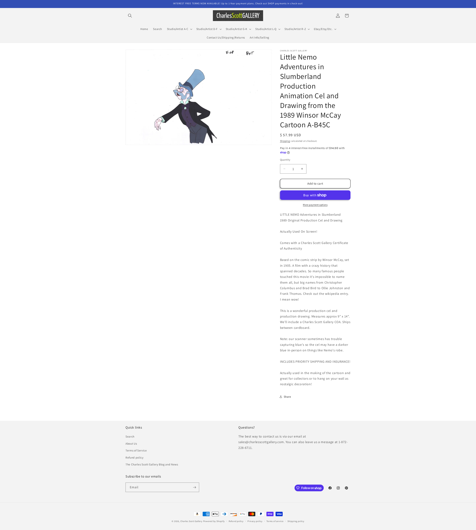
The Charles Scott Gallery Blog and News (152, 464)
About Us (131, 443)
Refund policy (135, 457)
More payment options (315, 204)
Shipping (285, 141)
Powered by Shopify (214, 521)
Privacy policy (255, 521)
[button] (130, 15)
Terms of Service (136, 450)
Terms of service (274, 521)
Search (130, 436)
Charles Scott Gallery (191, 521)
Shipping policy (295, 521)
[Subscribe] (194, 487)
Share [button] (287, 396)
